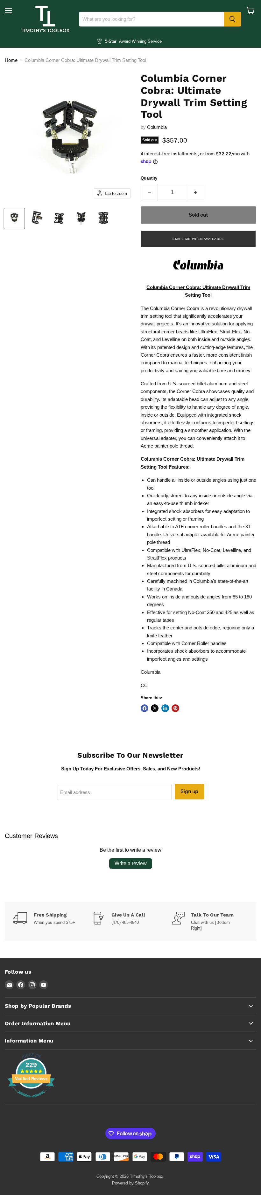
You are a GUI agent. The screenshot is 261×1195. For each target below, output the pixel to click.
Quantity (149, 178)
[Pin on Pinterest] (175, 708)
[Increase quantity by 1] (195, 192)
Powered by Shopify (130, 1183)
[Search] (232, 19)
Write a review (131, 863)
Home (11, 60)
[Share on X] (155, 708)
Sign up (189, 791)
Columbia (157, 127)
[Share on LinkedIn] (165, 708)
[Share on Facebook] (144, 708)
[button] (198, 238)
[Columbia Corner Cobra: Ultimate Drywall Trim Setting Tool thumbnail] (14, 218)
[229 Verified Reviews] (31, 1100)
